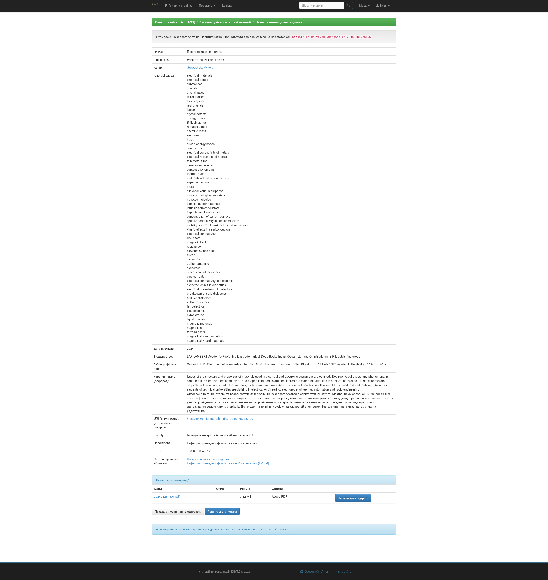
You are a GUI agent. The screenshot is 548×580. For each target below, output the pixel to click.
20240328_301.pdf (167, 496)
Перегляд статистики (222, 511)
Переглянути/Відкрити (353, 498)
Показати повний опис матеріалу (178, 511)
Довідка (227, 5)
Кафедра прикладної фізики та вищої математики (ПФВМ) (228, 463)
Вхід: (383, 5)
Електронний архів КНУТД (175, 22)
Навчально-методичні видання (279, 22)
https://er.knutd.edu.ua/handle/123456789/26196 (220, 418)
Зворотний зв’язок (316, 571)
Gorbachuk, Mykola (200, 67)
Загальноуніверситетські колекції (225, 22)
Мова (363, 5)
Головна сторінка (180, 5)
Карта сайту (343, 571)
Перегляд (206, 5)
